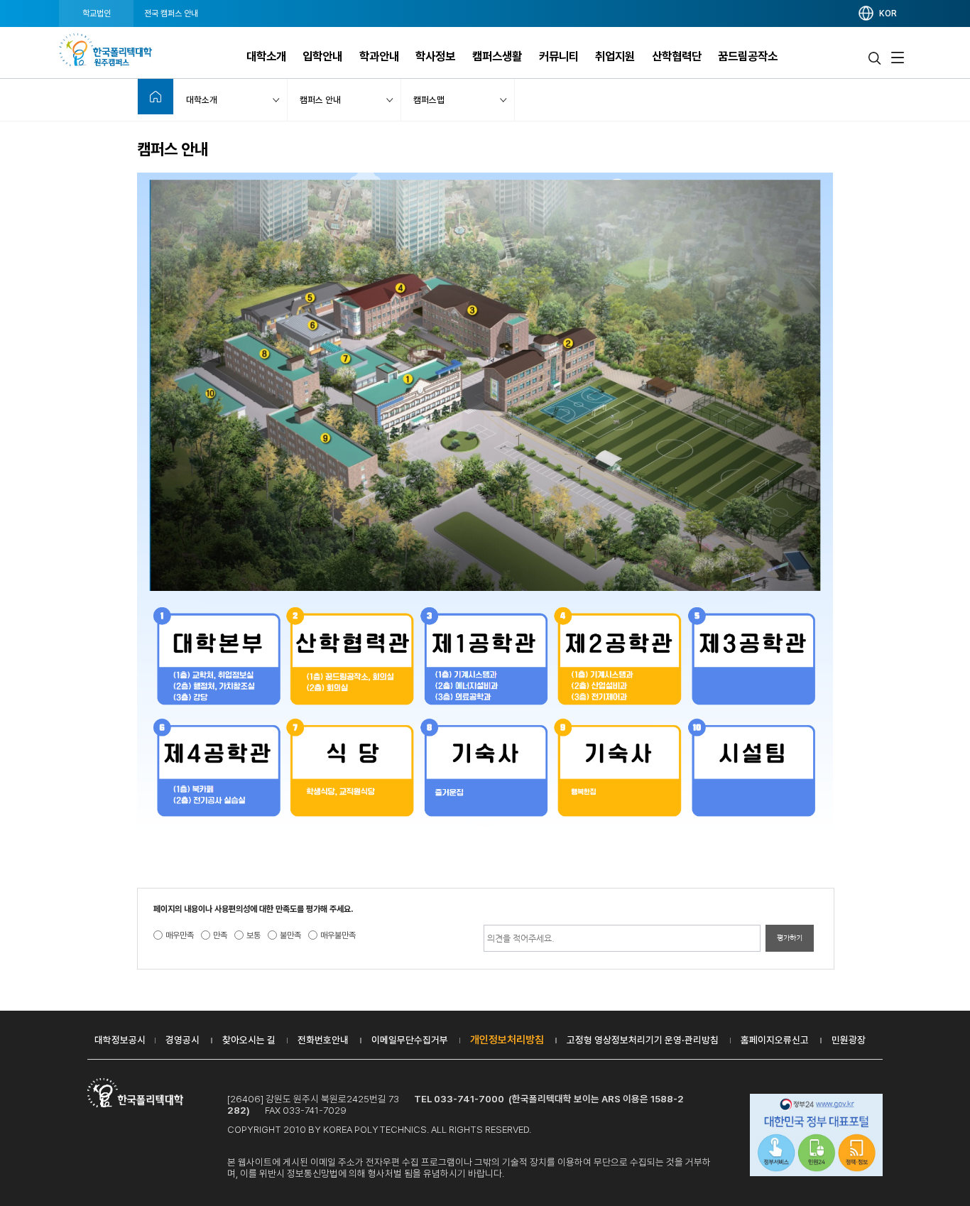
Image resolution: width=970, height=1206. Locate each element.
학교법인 (96, 13)
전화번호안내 (323, 1039)
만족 (220, 935)
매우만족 (179, 935)
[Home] (155, 96)
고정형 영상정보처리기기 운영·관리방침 (643, 1039)
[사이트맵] (897, 58)
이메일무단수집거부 (409, 1039)
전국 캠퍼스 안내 (171, 13)
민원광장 (849, 1039)
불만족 (290, 935)
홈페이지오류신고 (775, 1039)
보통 (253, 935)
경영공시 (182, 1039)
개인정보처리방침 (507, 1039)
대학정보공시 (120, 1039)
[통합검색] (874, 58)
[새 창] (816, 1136)
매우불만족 (338, 935)
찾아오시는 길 (249, 1039)
